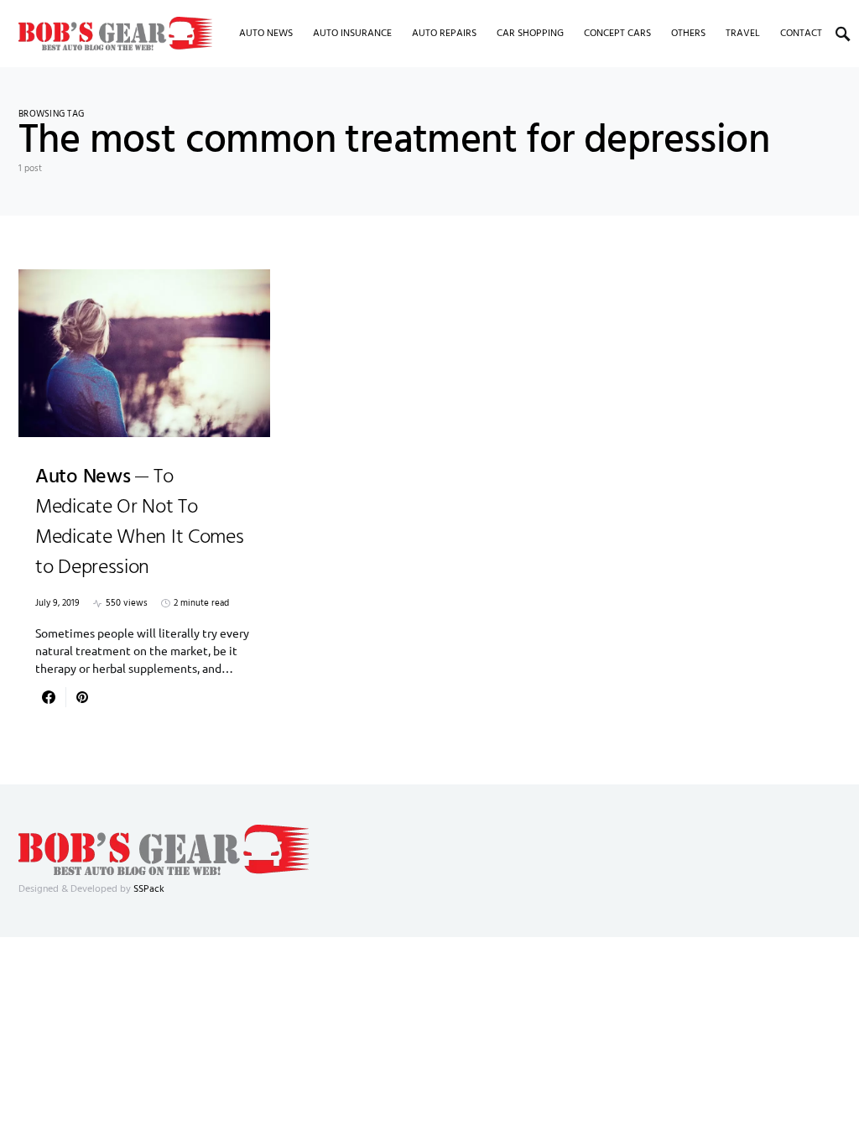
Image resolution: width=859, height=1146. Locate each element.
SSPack (148, 889)
